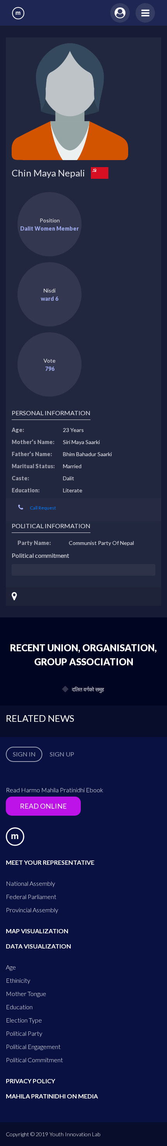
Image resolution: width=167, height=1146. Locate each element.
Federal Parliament (31, 896)
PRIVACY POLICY (30, 1080)
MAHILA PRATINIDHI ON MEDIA (52, 1096)
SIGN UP (62, 754)
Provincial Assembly (32, 909)
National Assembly (30, 883)
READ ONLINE (43, 806)
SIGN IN (24, 754)
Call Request (43, 508)
